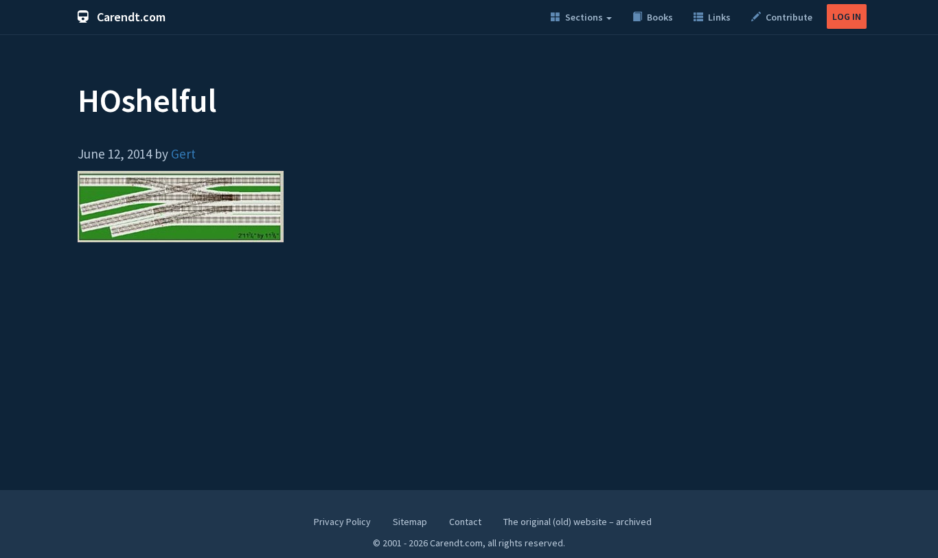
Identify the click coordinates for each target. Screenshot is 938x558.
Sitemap (410, 521)
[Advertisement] (469, 373)
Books (659, 17)
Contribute (788, 17)
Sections (584, 17)
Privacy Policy (342, 521)
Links (718, 17)
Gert (183, 154)
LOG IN (846, 16)
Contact (465, 521)
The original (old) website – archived (577, 521)
